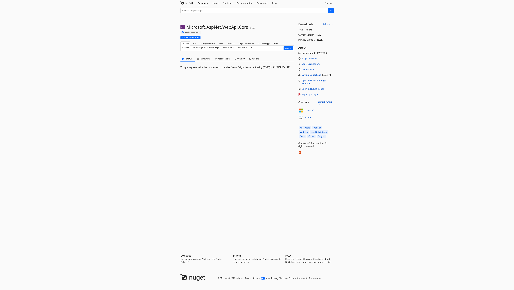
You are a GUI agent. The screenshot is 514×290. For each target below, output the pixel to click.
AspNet (317, 127)
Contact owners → (325, 103)
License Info (308, 69)
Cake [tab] (276, 43)
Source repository (311, 63)
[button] (288, 48)
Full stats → (328, 24)
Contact (185, 255)
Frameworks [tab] (204, 58)
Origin (321, 136)
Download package (311, 74)
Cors (302, 136)
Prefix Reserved (192, 32)
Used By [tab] (241, 58)
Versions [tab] (255, 58)
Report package (310, 94)
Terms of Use (251, 278)
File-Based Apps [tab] (264, 43)
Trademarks (315, 278)
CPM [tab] (221, 43)
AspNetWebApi (319, 131)
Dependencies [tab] (223, 58)
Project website (309, 58)
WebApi (304, 131)
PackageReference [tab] (207, 43)
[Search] (331, 10)
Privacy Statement (298, 278)
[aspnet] (301, 117)
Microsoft (309, 110)
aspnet (308, 117)
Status (237, 255)
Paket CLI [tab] (230, 43)
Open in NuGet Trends (313, 88)
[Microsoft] (301, 110)
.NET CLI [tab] (185, 43)
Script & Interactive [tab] (246, 43)
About (240, 278)
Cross (311, 136)
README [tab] (188, 58)
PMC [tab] (194, 43)
